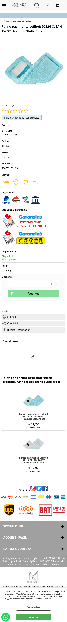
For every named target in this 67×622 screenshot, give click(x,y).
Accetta (33, 617)
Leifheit (6, 157)
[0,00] (59, 5)
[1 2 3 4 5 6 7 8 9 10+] (33, 284)
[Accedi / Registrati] (50, 5)
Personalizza (33, 607)
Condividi (12, 323)
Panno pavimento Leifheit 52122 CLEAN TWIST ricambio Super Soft (33, 416)
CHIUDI (64, 591)
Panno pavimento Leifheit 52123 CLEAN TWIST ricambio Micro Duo (33, 460)
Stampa (11, 316)
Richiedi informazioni (19, 330)
